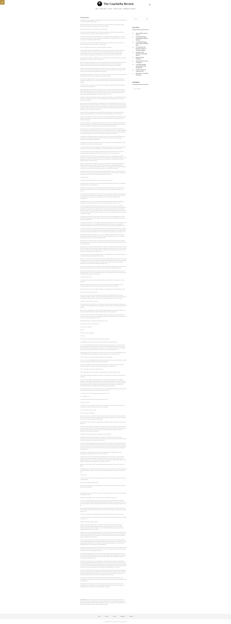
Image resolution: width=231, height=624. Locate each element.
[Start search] (150, 4)
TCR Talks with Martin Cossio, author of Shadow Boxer (142, 43)
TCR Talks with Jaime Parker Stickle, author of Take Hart (142, 38)
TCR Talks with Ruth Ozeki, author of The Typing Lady (141, 66)
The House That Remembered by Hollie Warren (141, 54)
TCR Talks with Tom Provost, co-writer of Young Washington (141, 48)
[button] (2, 2)
